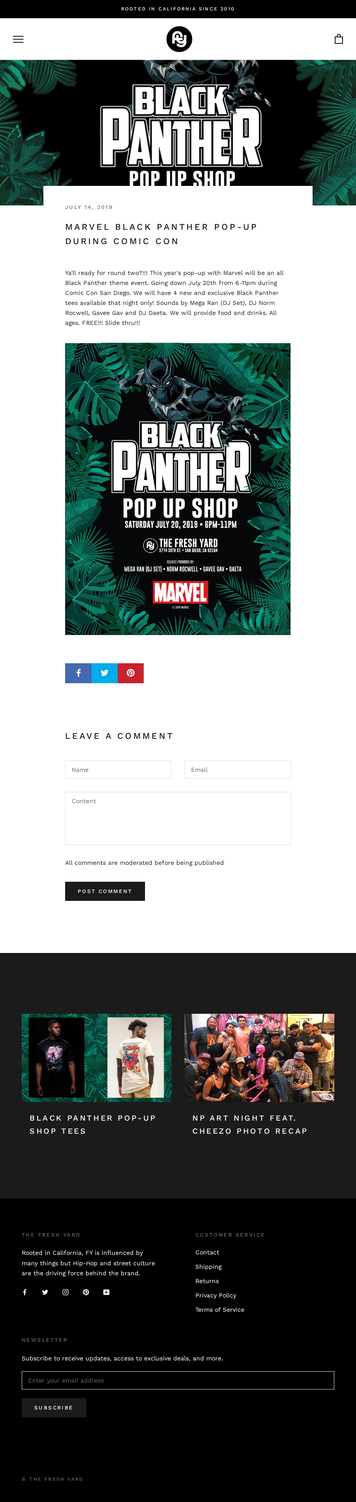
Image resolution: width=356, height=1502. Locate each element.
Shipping (208, 1266)
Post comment (105, 891)
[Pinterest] (86, 1292)
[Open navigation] (18, 39)
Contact (207, 1252)
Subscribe (54, 1408)
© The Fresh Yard (52, 1479)
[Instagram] (66, 1292)
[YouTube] (106, 1292)
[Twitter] (45, 1292)
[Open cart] (339, 39)
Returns (207, 1280)
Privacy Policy (215, 1295)
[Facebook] (25, 1292)
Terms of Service (219, 1309)
